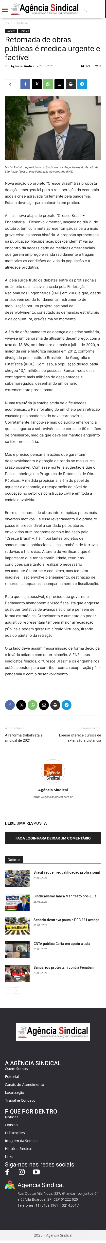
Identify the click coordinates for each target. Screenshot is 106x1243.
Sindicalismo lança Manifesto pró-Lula (65, 896)
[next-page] (16, 990)
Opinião (24, 31)
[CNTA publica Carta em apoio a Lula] (17, 949)
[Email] (59, 84)
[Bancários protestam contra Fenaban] (17, 973)
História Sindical (18, 1148)
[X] (37, 84)
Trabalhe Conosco (20, 1100)
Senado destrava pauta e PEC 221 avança (67, 920)
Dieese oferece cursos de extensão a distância (80, 738)
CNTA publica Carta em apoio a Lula (62, 944)
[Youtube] (36, 1172)
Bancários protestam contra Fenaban (64, 967)
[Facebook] (25, 84)
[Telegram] (82, 84)
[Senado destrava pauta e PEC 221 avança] (17, 926)
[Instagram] (22, 1172)
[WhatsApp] (48, 84)
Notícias (22, 23)
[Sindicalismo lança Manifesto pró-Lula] (17, 902)
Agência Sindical (23, 66)
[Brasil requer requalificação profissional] (17, 878)
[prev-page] (8, 990)
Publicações (15, 1132)
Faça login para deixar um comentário (53, 838)
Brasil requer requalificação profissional (67, 872)
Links (9, 1156)
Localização (14, 1092)
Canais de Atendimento (24, 1084)
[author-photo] (53, 783)
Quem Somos (16, 1068)
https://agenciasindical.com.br (53, 797)
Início (8, 23)
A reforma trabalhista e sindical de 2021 (24, 738)
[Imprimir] (71, 84)
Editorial (12, 1076)
